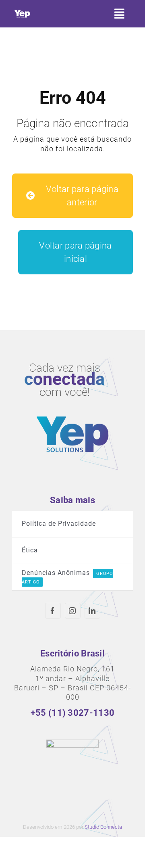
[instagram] (73, 611)
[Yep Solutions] (22, 11)
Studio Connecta (103, 827)
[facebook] (53, 611)
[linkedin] (92, 611)
